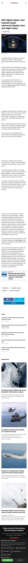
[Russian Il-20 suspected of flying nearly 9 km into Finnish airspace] (14, 455)
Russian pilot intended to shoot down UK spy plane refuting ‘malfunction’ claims (17, 276)
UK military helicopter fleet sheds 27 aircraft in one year (12, 430)
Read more (9, 545)
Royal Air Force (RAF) (14, 290)
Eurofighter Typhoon (16, 288)
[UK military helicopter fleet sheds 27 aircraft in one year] (14, 414)
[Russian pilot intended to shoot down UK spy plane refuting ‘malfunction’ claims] (4, 274)
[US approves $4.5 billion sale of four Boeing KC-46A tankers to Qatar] (14, 375)
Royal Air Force (12, 85)
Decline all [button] (20, 560)
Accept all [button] (7, 560)
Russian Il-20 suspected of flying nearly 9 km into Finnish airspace (12, 472)
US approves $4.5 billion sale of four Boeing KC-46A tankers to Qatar (13, 391)
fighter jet (4, 290)
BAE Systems (18, 240)
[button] (2, 3)
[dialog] (14, 550)
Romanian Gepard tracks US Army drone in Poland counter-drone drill (13, 511)
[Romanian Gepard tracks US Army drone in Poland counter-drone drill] (14, 495)
